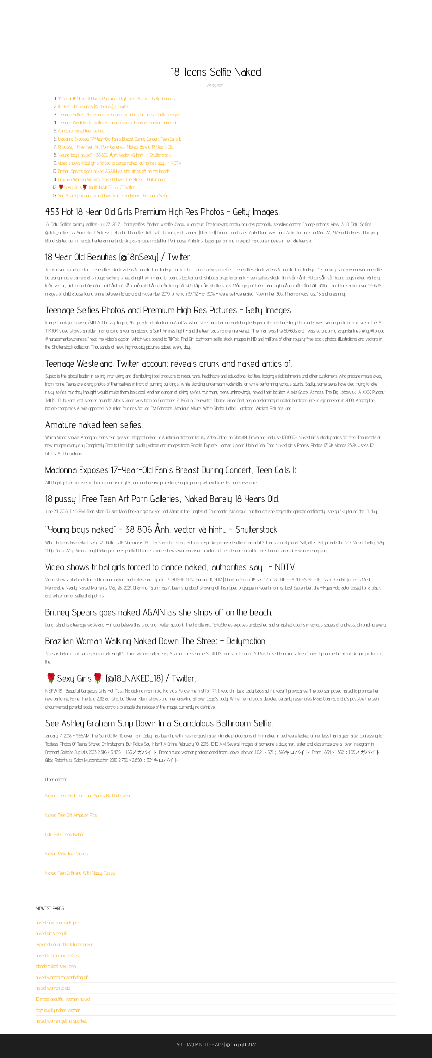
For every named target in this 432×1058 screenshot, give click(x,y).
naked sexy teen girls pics (58, 923)
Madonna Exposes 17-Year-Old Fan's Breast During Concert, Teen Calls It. (120, 139)
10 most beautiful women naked (63, 999)
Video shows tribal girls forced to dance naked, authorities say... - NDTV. (120, 163)
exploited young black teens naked (65, 944)
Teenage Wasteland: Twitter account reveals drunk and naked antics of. (117, 122)
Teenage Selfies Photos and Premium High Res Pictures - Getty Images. (119, 115)
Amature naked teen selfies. (81, 131)
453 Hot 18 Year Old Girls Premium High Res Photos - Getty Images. (116, 98)
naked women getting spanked (61, 1021)
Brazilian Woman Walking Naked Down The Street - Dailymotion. (112, 179)
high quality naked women (58, 1010)
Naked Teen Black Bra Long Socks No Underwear (88, 795)
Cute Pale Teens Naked (64, 834)
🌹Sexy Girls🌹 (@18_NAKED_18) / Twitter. (96, 187)
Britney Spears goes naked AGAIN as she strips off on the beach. (114, 171)
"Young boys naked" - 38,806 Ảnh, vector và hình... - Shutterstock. (114, 155)
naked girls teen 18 (51, 933)
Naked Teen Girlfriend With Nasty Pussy (80, 873)
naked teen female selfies (57, 955)
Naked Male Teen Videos (66, 854)
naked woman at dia (53, 988)
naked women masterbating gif (62, 977)
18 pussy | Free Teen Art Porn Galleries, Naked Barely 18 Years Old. (116, 147)
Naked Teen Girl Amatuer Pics (71, 815)
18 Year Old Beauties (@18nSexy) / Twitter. (94, 106)
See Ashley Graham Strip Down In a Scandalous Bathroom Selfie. (113, 196)
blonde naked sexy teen (56, 966)
